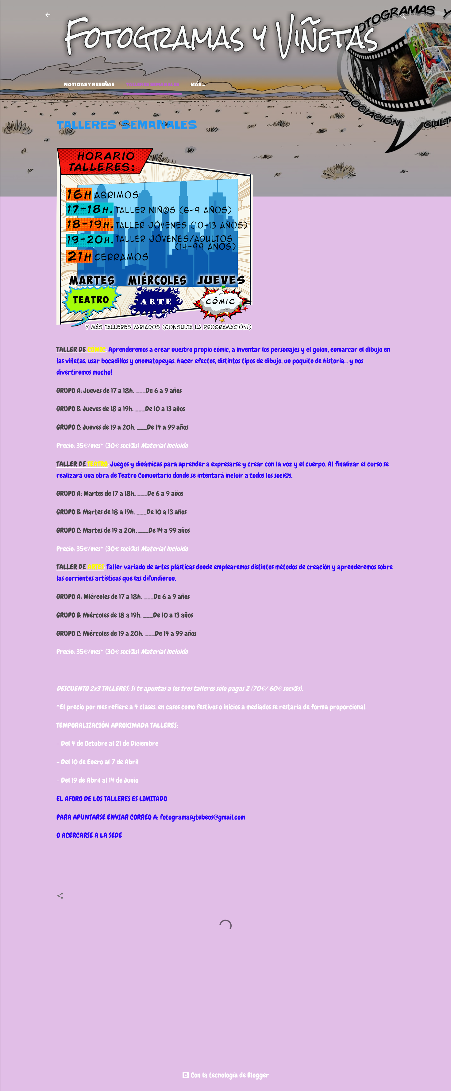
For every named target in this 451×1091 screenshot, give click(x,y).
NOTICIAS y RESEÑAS (89, 85)
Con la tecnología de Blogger (229, 1075)
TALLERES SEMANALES (152, 85)
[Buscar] (403, 16)
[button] (391, 121)
